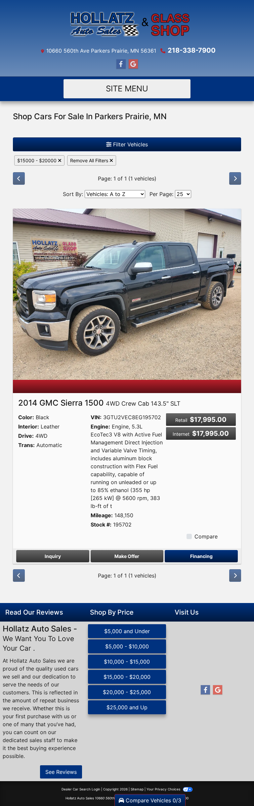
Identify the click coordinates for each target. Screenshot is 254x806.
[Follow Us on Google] (133, 64)
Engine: (100, 426)
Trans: (26, 445)
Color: (26, 417)
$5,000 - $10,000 (127, 646)
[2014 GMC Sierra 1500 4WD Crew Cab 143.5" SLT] (127, 293)
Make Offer (126, 556)
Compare (206, 536)
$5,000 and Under (127, 631)
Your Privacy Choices (164, 789)
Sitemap (137, 789)
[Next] (235, 178)
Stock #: (101, 524)
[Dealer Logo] (127, 24)
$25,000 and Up (127, 707)
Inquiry (53, 556)
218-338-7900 (192, 50)
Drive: (26, 435)
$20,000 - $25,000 (127, 692)
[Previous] (19, 178)
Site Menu (127, 88)
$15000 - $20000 (37, 160)
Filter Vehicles (129, 144)
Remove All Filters (89, 160)
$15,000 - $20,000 (127, 677)
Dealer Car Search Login (81, 789)
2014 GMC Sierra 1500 (99, 403)
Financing (201, 556)
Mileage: (102, 515)
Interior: (28, 426)
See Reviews (61, 772)
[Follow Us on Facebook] (121, 64)
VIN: (96, 417)
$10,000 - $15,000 (127, 661)
